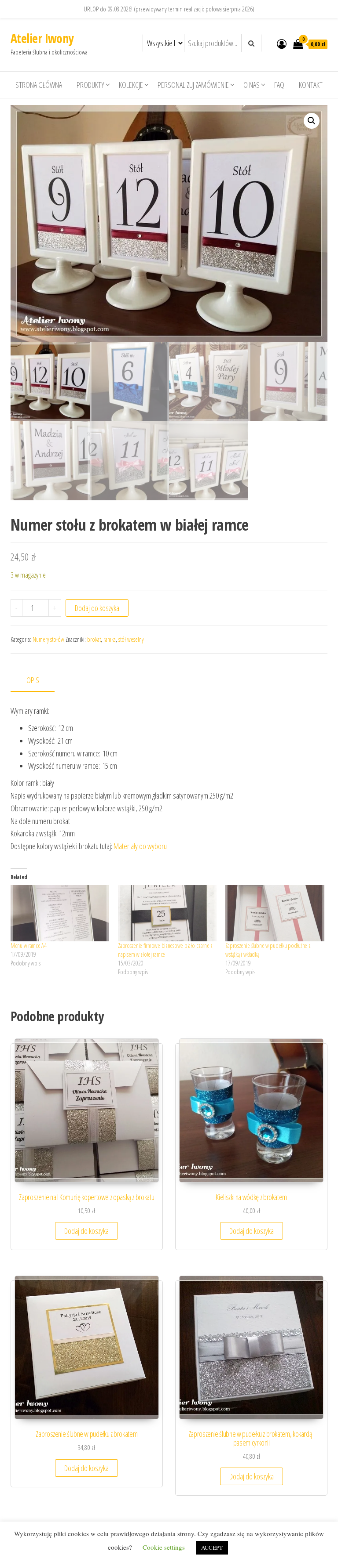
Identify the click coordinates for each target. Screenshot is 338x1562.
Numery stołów (48, 639)
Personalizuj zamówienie (193, 85)
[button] (312, 121)
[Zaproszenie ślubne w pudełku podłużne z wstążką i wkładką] (274, 913)
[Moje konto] (282, 43)
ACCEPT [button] (212, 1547)
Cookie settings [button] (164, 1547)
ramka (109, 639)
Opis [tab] (32, 680)
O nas (251, 85)
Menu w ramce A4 (29, 945)
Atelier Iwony (42, 38)
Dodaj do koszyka (97, 608)
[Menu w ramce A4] (60, 913)
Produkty (90, 85)
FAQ (279, 85)
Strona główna (38, 85)
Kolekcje (131, 85)
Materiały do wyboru (140, 846)
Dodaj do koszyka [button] (86, 1231)
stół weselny (130, 639)
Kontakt (311, 85)
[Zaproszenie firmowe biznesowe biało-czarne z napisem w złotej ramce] (167, 913)
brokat (94, 639)
